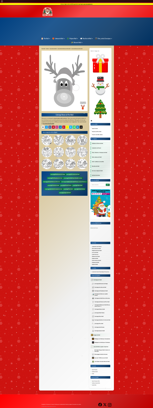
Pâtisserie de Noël (96, 256)
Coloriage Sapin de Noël (65, 192)
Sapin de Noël (95, 264)
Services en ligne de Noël (97, 170)
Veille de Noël (95, 371)
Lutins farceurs (95, 254)
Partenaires (48, 404)
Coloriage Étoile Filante (65, 185)
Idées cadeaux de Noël (97, 157)
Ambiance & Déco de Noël (97, 143)
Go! (107, 184)
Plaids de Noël (95, 258)
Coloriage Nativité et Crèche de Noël (53, 189)
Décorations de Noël (96, 248)
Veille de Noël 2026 (96, 383)
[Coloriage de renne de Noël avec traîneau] (47, 164)
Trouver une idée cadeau (97, 134)
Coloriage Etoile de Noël (53, 185)
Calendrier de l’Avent (96, 147)
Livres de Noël (95, 252)
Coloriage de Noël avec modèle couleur (73, 178)
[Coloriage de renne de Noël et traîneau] (82, 164)
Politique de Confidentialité (60, 404)
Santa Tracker (95, 128)
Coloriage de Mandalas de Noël (55, 178)
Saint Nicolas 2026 (96, 381)
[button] (45, 38)
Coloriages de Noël (98, 279)
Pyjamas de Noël (95, 262)
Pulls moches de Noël (96, 260)
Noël (93, 373)
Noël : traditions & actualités (98, 161)
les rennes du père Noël (48, 123)
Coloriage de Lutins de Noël (72, 174)
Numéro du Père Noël (96, 131)
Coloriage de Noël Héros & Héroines (51, 181)
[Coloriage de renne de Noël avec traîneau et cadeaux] (70, 164)
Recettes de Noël (95, 166)
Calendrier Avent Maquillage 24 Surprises (100, 271)
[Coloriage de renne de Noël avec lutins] (82, 152)
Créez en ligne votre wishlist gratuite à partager (76, 4)
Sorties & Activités (96, 175)
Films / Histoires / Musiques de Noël (99, 152)
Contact (52, 404)
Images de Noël (97, 335)
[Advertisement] (76, 27)
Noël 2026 (94, 385)
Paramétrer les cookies (76, 404)
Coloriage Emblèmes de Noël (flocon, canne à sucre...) (74, 181)
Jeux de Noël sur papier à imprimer (101, 346)
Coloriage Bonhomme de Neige (58, 174)
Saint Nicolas (94, 369)
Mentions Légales (69, 404)
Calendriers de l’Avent (96, 246)
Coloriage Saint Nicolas (79, 189)
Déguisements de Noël (97, 250)
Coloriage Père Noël (68, 189)
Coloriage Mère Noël (77, 185)
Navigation (44, 404)
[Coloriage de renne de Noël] (47, 140)
